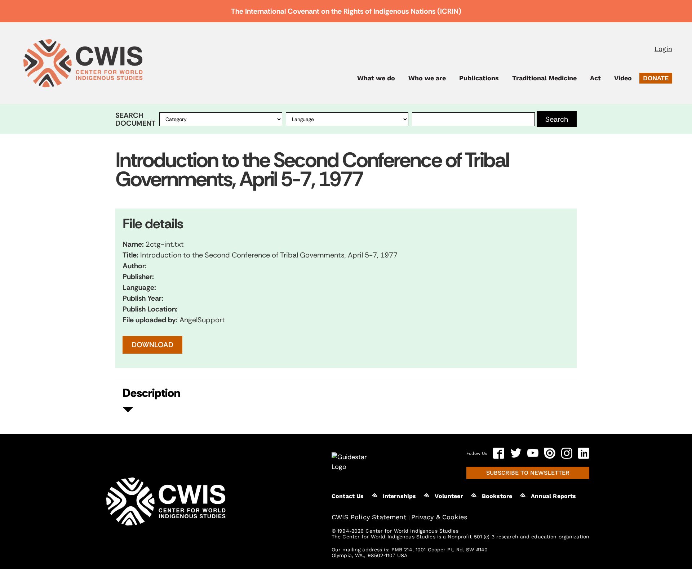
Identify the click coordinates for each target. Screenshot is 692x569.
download (152, 344)
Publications (479, 78)
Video (623, 78)
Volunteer (449, 496)
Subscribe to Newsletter (527, 472)
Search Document (135, 119)
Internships (399, 496)
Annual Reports (553, 496)
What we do (376, 78)
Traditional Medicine (544, 78)
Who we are (427, 78)
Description (151, 393)
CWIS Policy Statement (369, 517)
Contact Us (348, 496)
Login (663, 49)
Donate (656, 78)
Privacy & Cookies (439, 517)
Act (595, 78)
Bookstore (497, 496)
